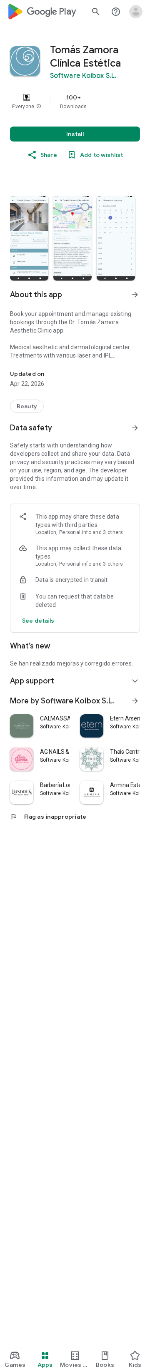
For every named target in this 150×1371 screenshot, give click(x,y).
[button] (38, 106)
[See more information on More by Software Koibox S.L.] (135, 701)
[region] (75, 101)
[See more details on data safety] (38, 621)
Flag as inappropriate (48, 816)
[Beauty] (27, 406)
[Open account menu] (136, 12)
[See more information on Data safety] (135, 428)
